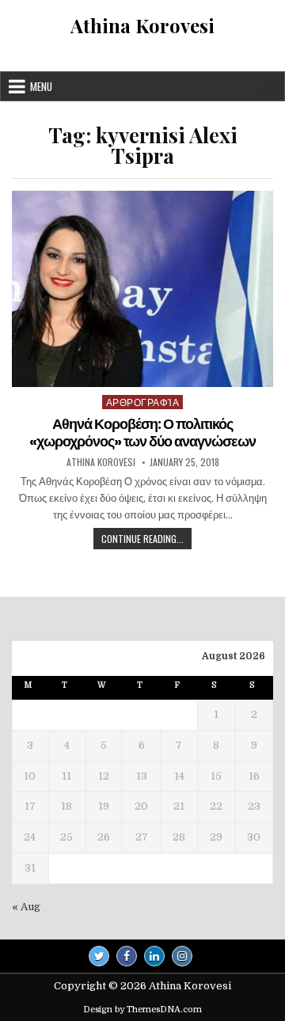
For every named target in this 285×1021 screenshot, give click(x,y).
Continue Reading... (146, 540)
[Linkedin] (154, 956)
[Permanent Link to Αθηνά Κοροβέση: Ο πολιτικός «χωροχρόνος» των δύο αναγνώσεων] (142, 289)
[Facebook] (126, 956)
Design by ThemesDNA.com (142, 1009)
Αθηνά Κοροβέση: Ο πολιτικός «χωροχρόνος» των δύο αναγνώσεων (142, 432)
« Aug (26, 907)
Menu (41, 86)
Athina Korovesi (142, 25)
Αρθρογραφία (143, 401)
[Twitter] (99, 956)
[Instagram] (182, 956)
